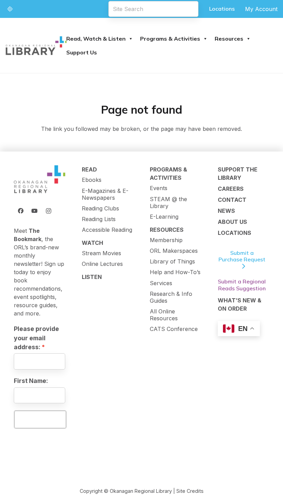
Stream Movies (101, 253)
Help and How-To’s (175, 272)
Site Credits (190, 491)
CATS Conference (174, 328)
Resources (229, 38)
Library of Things (172, 261)
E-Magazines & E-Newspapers (105, 194)
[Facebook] (21, 211)
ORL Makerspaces (174, 250)
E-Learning (164, 216)
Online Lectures (102, 263)
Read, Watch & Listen (96, 38)
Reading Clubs (100, 208)
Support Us (81, 52)
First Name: (31, 380)
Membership (166, 240)
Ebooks (91, 179)
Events (158, 188)
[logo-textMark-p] (36, 45)
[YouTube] (34, 211)
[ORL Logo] (39, 179)
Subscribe (40, 419)
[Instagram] (48, 211)
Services (161, 283)
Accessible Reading (107, 229)
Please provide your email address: (36, 338)
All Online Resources (164, 315)
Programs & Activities (170, 38)
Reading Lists (99, 219)
